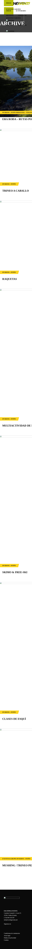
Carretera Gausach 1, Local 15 (12, 913)
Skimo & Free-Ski (14, 572)
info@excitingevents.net (11, 920)
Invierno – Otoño (9, 112)
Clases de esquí (14, 718)
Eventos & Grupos (9, 858)
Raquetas (9, 278)
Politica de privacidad (10, 938)
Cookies (6, 940)
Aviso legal (7, 935)
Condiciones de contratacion (12, 933)
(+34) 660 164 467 (9, 917)
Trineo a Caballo (15, 190)
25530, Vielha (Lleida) (10, 915)
